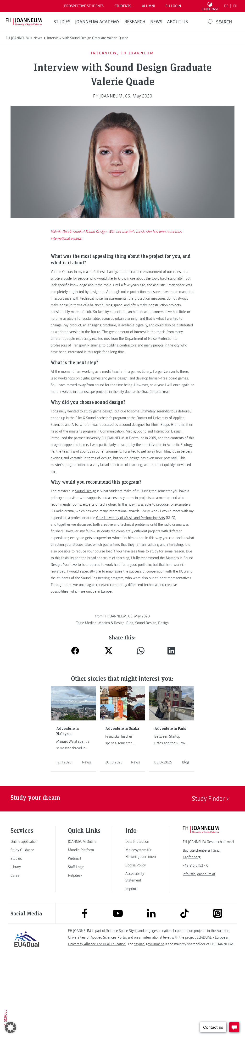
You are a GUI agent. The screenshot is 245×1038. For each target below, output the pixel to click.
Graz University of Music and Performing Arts (130, 517)
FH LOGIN (173, 6)
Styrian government (149, 944)
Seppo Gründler (172, 424)
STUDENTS (122, 6)
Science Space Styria (121, 930)
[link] (27, 841)
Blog (129, 623)
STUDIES (62, 22)
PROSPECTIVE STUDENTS (84, 6)
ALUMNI (148, 6)
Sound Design (85, 491)
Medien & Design (111, 623)
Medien (90, 623)
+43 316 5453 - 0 (195, 865)
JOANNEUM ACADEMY (97, 22)
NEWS (156, 22)
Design (163, 623)
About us (177, 22)
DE (226, 6)
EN (235, 6)
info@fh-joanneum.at (199, 874)
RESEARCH (134, 22)
